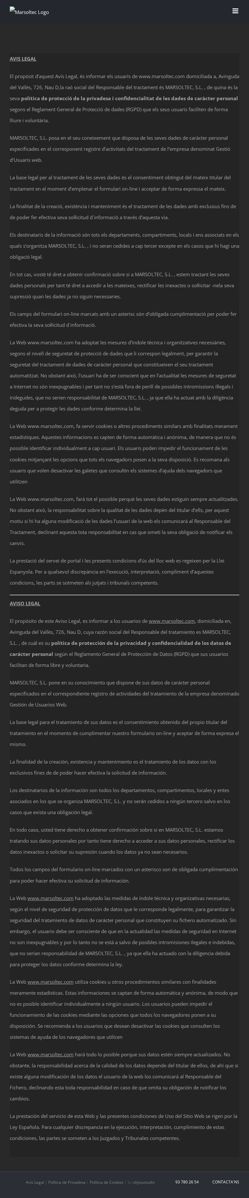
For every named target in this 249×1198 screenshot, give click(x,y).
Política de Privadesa (67, 1182)
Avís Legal (35, 1182)
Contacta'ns (224, 1182)
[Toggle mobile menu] (235, 10)
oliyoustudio (144, 1182)
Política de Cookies (107, 1182)
